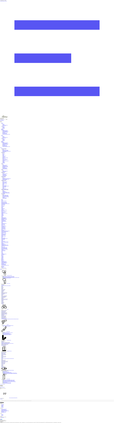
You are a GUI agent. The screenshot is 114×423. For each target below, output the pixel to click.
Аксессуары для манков (3, 358)
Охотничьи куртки (3, 297)
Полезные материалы (5, 143)
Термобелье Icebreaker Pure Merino (4, 242)
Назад (3, 149)
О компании (2, 404)
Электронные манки (12, 358)
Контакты (2, 129)
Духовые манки (8, 358)
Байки (2, 286)
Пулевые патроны (11, 343)
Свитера (2, 301)
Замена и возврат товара (5, 137)
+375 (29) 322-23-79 (2, 417)
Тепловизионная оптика (3, 318)
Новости (2, 406)
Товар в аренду (4, 125)
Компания (2, 138)
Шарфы (9, 285)
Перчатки (2, 298)
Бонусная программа (5, 133)
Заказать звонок (1, 120)
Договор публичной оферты (5, 131)
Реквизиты (4, 128)
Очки (2, 359)
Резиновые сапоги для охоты (4, 299)
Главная (1, 384)
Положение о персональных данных (6, 134)
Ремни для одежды (7, 285)
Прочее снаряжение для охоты (4, 361)
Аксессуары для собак (3, 352)
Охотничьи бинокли (3, 317)
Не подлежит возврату (5, 145)
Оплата (3, 136)
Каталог (2, 135)
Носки (2, 295)
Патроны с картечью (7, 343)
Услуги (2, 123)
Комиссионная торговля (5, 144)
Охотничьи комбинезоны (4, 296)
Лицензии (4, 127)
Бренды (3, 384)
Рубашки (2, 300)
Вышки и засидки (3, 353)
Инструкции (4, 132)
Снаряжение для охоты (3, 233)
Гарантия (3, 124)
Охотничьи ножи (3, 225)
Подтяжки (4, 285)
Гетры (2, 285)
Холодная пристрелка (3, 345)
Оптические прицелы (3, 316)
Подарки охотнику (3, 360)
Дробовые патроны (3, 343)
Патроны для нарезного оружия (4, 344)
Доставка (2, 414)
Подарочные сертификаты (5, 130)
